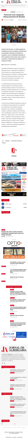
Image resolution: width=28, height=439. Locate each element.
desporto (3, 142)
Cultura (12, 388)
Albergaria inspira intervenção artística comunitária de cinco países (17, 386)
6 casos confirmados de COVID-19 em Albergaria (18, 378)
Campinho (7, 140)
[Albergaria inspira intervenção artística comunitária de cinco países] (5, 387)
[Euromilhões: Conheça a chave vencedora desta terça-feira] (5, 372)
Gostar (25, 203)
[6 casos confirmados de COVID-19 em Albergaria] (5, 380)
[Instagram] (4, 363)
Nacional (3, 273)
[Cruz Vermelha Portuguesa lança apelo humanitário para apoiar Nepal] (5, 272)
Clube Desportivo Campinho (16, 140)
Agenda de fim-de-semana (17, 277)
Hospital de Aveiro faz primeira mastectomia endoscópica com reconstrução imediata (18, 324)
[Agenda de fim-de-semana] (5, 279)
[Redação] (2, 20)
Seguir (25, 207)
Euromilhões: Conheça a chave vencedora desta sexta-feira (18, 262)
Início (2, 5)
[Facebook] (2, 363)
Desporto (6, 5)
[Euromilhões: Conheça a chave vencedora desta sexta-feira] (5, 264)
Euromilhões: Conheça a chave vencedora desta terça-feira (18, 370)
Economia (4, 266)
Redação (12, 19)
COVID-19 (12, 380)
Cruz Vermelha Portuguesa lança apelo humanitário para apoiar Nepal (18, 271)
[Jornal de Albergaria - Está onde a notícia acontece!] (14, 2)
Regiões (3, 229)
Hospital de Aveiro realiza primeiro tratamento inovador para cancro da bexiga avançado (12, 233)
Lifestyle (3, 281)
